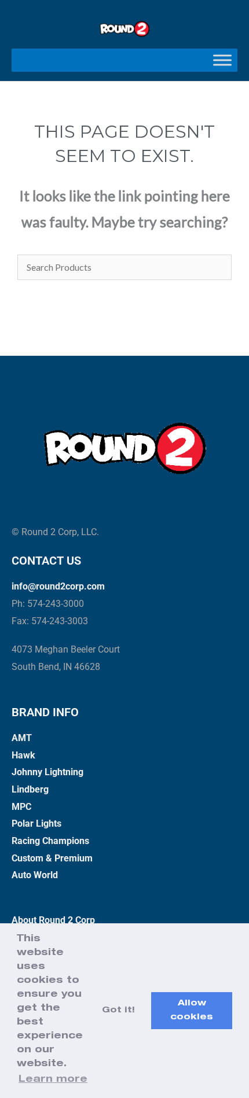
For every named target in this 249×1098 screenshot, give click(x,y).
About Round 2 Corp (53, 920)
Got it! (118, 1011)
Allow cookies (191, 1011)
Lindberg (30, 789)
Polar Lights (36, 823)
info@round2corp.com (58, 586)
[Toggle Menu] (222, 59)
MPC (21, 806)
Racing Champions (50, 840)
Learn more (53, 1080)
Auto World (35, 874)
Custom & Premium (52, 858)
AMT (22, 737)
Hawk (23, 755)
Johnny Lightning (47, 772)
